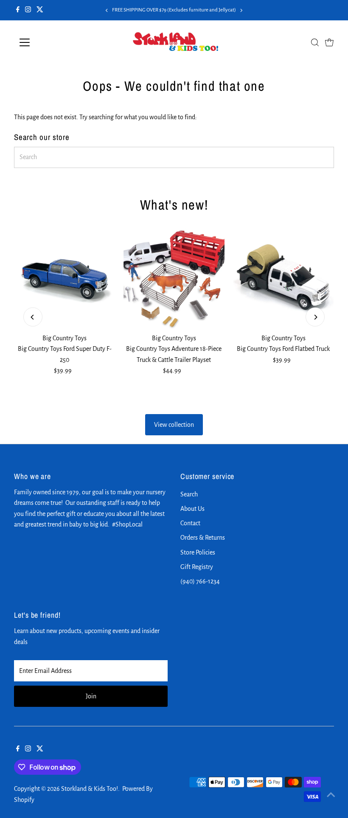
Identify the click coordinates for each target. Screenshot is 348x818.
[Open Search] (315, 42)
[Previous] (106, 10)
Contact (190, 523)
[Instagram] (28, 10)
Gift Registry (196, 566)
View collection (174, 424)
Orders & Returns (202, 537)
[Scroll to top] (331, 794)
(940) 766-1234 (200, 581)
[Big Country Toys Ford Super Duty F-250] (64, 279)
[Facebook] (18, 10)
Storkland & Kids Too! (89, 788)
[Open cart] (329, 42)
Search (189, 494)
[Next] (241, 10)
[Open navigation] (52, 42)
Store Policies (197, 552)
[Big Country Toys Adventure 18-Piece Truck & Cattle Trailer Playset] (174, 279)
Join (91, 696)
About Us (192, 508)
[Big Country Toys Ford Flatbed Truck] (283, 279)
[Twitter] (39, 10)
